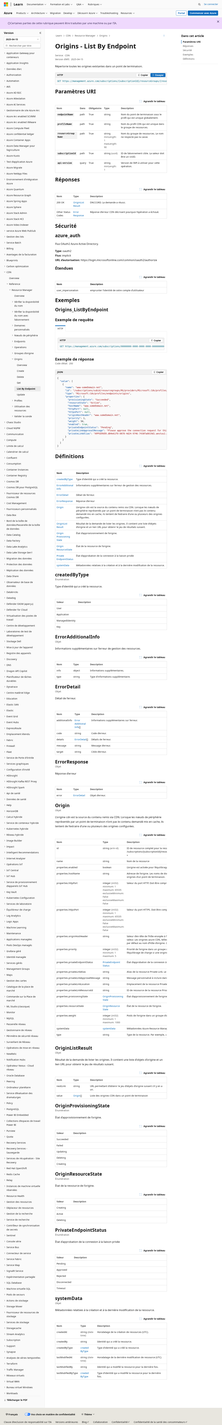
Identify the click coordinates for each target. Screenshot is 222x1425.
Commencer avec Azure (203, 13)
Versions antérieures (66, 1422)
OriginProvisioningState (63, 537)
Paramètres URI (192, 41)
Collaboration (100, 1422)
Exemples (188, 54)
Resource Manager (85, 35)
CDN (68, 35)
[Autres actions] (164, 35)
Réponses (188, 46)
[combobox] (22, 39)
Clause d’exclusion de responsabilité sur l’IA (28, 1422)
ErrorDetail (62, 494)
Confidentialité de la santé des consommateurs (159, 1422)
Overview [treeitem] (14, 278)
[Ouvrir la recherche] (199, 4)
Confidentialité (120, 1422)
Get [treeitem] (19, 382)
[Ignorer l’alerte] (218, 21)
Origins (103, 35)
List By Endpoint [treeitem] (26, 388)
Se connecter (211, 4)
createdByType (65, 479)
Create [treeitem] (20, 370)
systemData (63, 565)
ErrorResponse (65, 501)
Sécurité (187, 50)
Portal (181, 13)
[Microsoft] (6, 4)
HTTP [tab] (60, 328)
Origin (60, 507)
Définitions (189, 58)
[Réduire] (40, 33)
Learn (59, 35)
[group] (111, 81)
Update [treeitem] (21, 394)
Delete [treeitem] (20, 376)
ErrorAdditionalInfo (80, 724)
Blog (84, 1422)
